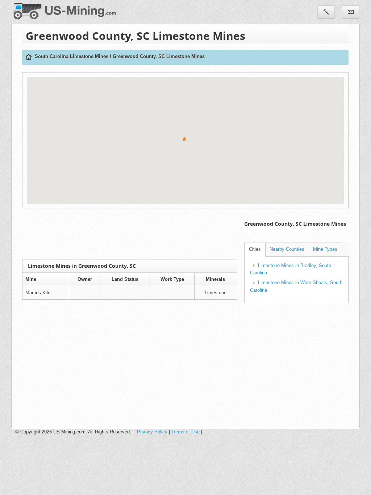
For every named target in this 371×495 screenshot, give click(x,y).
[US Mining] (29, 57)
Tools (326, 11)
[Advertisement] (154, 233)
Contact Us (350, 11)
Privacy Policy (152, 431)
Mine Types (325, 249)
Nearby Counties (287, 249)
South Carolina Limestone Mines (71, 56)
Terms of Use (185, 431)
